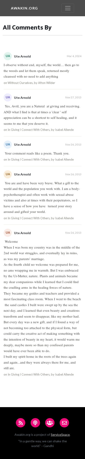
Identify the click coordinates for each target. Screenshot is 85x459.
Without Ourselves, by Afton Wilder (31, 83)
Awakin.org (24, 8)
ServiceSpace (60, 434)
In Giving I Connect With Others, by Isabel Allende (41, 129)
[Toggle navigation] (67, 8)
